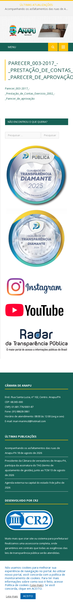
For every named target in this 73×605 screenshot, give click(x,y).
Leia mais (37, 585)
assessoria (31, 543)
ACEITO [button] (28, 596)
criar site (29, 538)
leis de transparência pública (22, 553)
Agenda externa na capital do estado (27, 482)
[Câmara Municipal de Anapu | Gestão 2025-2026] (36, 30)
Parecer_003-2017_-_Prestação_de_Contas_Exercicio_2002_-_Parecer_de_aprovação (30, 93)
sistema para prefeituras (53, 538)
